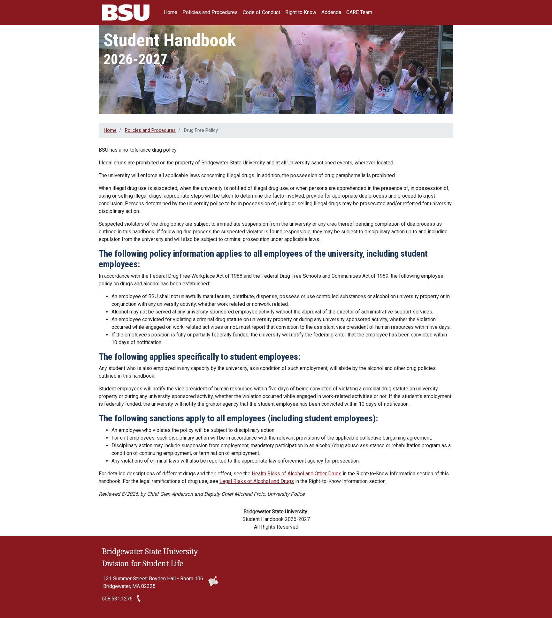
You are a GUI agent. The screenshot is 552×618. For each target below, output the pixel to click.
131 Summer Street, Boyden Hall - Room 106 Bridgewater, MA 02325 (153, 582)
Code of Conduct (261, 12)
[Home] (127, 12)
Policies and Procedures (210, 12)
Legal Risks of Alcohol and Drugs (256, 481)
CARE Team (359, 12)
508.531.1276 (117, 599)
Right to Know (300, 12)
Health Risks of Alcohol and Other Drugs (296, 474)
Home (170, 12)
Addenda (331, 12)
